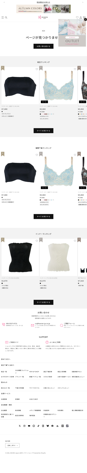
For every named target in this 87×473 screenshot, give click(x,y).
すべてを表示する (43, 131)
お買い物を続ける (43, 46)
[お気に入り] (77, 17)
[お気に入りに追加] (37, 69)
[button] (2, 17)
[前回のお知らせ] (4, 2)
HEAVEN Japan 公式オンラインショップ (21, 453)
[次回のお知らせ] (83, 2)
